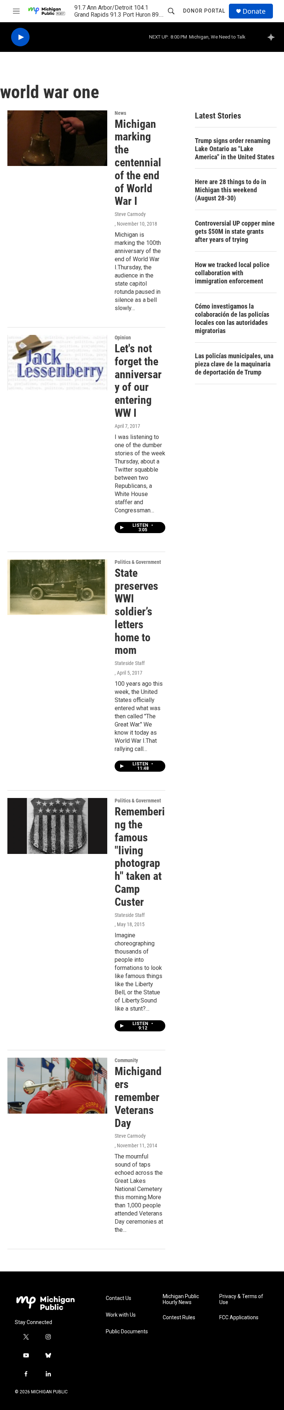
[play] (20, 37)
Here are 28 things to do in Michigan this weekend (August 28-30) (230, 190)
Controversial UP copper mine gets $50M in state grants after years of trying (235, 231)
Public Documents (127, 1331)
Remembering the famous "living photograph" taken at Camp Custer (140, 856)
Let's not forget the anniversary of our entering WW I (138, 380)
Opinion (123, 337)
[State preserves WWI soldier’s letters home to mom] (57, 587)
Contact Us (118, 1298)
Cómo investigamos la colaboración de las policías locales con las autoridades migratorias (232, 318)
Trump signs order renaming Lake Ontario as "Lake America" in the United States (234, 149)
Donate (254, 11)
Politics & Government (138, 562)
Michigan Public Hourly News (181, 1299)
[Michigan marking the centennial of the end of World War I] (57, 138)
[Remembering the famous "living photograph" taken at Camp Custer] (57, 826)
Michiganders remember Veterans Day (138, 1097)
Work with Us (121, 1315)
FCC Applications (238, 1317)
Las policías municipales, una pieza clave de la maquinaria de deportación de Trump (234, 364)
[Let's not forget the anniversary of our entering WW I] (57, 362)
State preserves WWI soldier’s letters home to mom (136, 611)
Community (126, 1060)
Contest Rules (179, 1317)
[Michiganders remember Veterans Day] (57, 1085)
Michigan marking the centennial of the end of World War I (138, 162)
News (120, 113)
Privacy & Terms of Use (241, 1299)
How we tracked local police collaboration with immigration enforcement (232, 273)
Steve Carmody (130, 214)
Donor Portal (204, 11)
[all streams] (273, 37)
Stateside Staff (130, 663)
